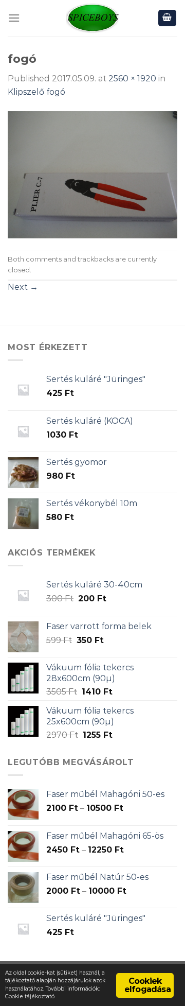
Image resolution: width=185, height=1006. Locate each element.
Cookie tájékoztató (29, 996)
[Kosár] (167, 18)
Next (23, 287)
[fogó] (92, 174)
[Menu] (14, 17)
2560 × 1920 (132, 78)
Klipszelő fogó (36, 92)
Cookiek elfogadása (147, 985)
